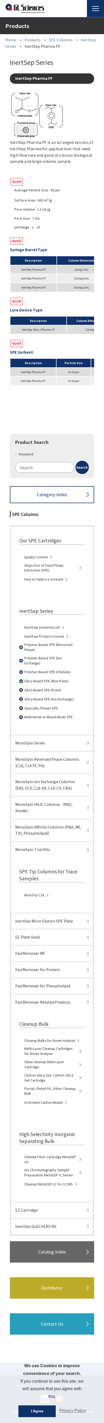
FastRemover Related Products (43, 1002)
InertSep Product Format (44, 636)
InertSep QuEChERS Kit (36, 1226)
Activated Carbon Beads (43, 1102)
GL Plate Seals (27, 937)
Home (10, 39)
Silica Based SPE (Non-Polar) (46, 681)
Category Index (52, 494)
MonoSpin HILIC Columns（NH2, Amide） (44, 807)
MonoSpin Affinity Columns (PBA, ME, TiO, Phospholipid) (48, 830)
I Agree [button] (37, 1411)
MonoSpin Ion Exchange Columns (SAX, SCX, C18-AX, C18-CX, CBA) (45, 785)
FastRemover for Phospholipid (42, 985)
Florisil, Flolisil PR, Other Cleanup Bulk (50, 1091)
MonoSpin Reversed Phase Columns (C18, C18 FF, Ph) (47, 762)
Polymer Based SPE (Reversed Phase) (48, 647)
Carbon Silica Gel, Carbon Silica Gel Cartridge (48, 1078)
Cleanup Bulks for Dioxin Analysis (49, 1040)
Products (33, 39)
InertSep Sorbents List (42, 627)
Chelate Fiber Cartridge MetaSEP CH (50, 1159)
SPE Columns (61, 39)
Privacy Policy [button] (72, 1410)
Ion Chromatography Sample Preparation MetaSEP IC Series (48, 1172)
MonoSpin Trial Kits (32, 849)
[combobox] (52, 467)
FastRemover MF (30, 953)
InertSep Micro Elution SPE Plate (44, 921)
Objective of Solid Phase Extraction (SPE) (43, 568)
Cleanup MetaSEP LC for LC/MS (48, 1184)
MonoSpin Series (30, 743)
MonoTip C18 (34, 895)
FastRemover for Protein (37, 969)
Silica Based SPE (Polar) (42, 690)
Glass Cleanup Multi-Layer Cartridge (44, 1064)
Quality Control (36, 557)
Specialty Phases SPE (41, 708)
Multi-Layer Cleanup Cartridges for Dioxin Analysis (48, 1051)
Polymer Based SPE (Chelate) (47, 671)
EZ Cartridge (26, 1210)
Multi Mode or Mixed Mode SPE (48, 717)
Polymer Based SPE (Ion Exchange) (43, 660)
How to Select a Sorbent (43, 579)
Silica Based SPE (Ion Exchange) (49, 699)
